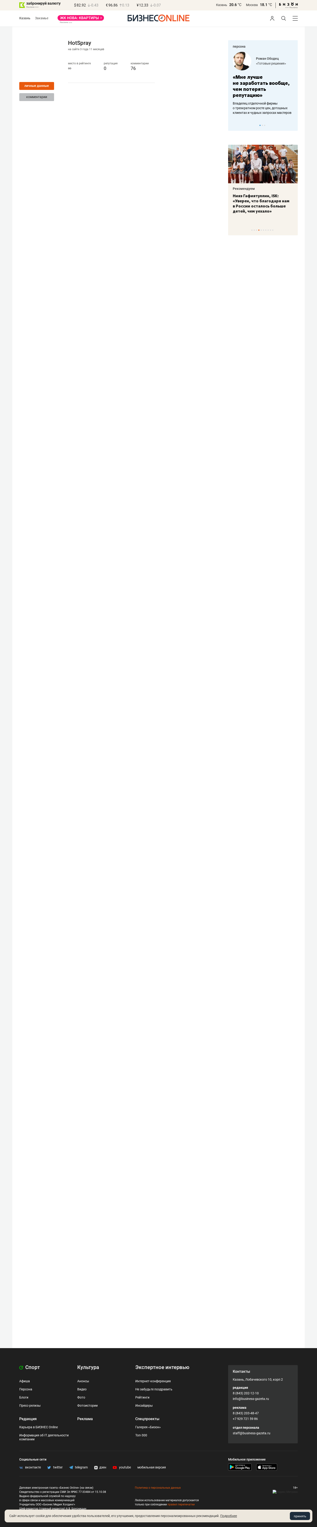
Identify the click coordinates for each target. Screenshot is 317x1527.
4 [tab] (258, 230)
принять (300, 1516)
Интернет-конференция (153, 1381)
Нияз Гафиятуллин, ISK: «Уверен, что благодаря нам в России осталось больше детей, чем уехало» (261, 203)
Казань (221, 5)
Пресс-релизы (30, 1405)
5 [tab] (261, 230)
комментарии (36, 97)
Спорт (32, 1367)
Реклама (85, 1419)
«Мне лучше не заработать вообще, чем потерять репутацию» (261, 86)
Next (292, 125)
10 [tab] (272, 230)
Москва (252, 5)
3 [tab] (264, 125)
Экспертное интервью (162, 1367)
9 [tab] (270, 230)
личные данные (36, 86)
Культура (88, 1367)
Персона (25, 1389)
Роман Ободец (267, 58)
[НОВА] (81, 19)
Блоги (23, 1397)
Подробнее (228, 1516)
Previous (234, 125)
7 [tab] (265, 230)
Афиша (24, 1381)
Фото (81, 1397)
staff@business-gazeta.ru (251, 1433)
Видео (82, 1389)
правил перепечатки (181, 1504)
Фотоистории (87, 1405)
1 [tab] (260, 125)
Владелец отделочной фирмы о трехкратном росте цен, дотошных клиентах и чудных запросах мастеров (262, 108)
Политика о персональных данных (158, 1487)
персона (239, 46)
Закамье (41, 18)
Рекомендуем (244, 188)
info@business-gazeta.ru (251, 1399)
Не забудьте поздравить (153, 1389)
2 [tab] (262, 125)
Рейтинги (142, 1397)
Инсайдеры (144, 1405)
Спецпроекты (147, 1419)
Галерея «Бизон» (148, 1427)
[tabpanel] (263, 83)
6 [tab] (263, 230)
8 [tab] (268, 230)
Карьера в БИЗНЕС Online (38, 1427)
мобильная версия (151, 1467)
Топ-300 (141, 1435)
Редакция (28, 1419)
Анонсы (83, 1381)
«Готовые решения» (271, 63)
